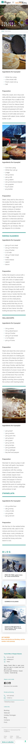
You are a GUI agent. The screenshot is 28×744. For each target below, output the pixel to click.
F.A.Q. (5, 722)
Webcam (7, 713)
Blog (5, 717)
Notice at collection (8, 742)
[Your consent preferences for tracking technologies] (25, 741)
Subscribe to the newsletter (11, 686)
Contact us (9, 697)
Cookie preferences (18, 737)
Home (3, 31)
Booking (6, 710)
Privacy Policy (5, 737)
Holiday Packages (10, 715)
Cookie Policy (11, 737)
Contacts (7, 720)
